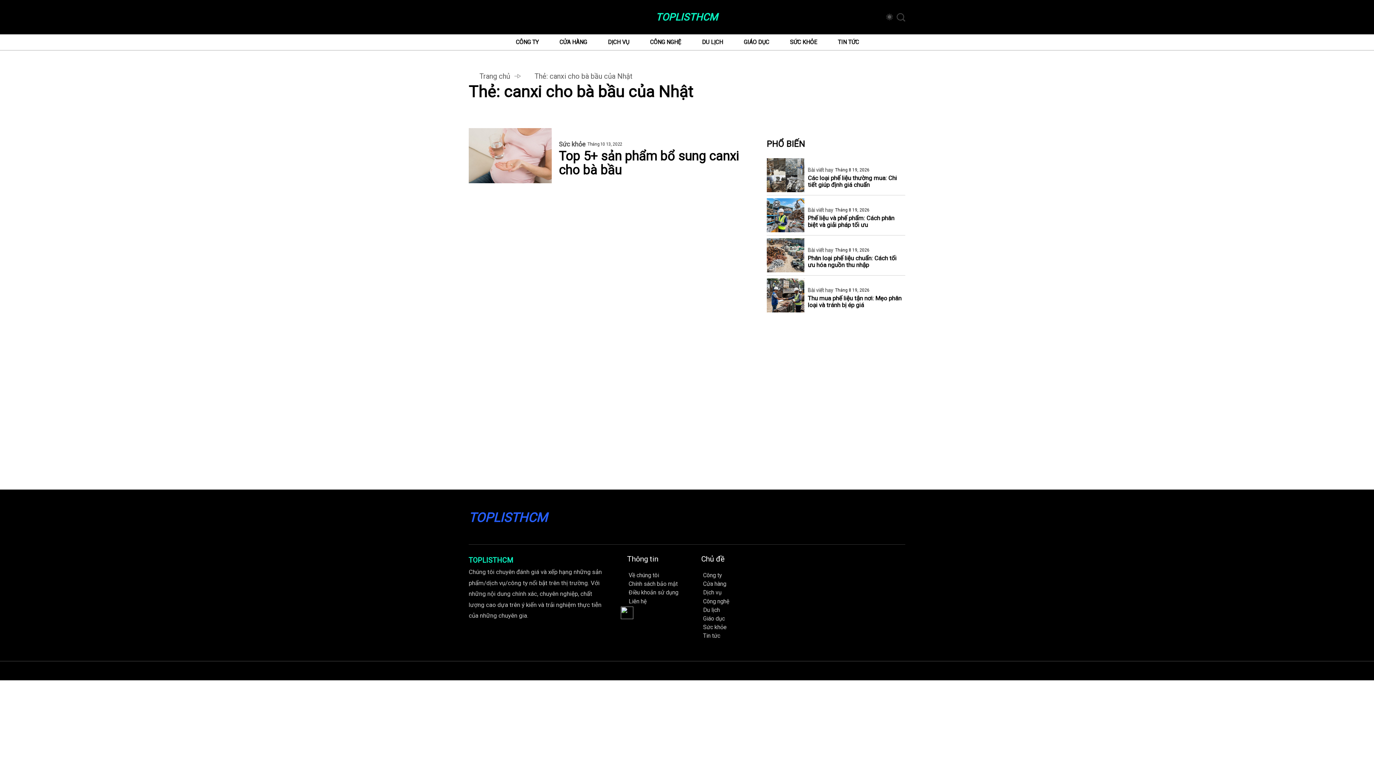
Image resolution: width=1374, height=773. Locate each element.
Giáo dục (756, 42)
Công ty (527, 42)
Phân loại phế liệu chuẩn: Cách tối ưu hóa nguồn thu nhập (852, 261)
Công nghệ (665, 42)
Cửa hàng (573, 42)
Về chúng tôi (644, 575)
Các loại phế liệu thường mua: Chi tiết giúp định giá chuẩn (852, 181)
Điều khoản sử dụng (653, 592)
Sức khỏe (803, 42)
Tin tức (848, 42)
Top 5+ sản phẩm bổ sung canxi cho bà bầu (649, 163)
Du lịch (712, 42)
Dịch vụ (618, 42)
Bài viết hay (820, 169)
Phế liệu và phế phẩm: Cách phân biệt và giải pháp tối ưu (851, 221)
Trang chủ (494, 76)
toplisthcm (687, 17)
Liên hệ (638, 601)
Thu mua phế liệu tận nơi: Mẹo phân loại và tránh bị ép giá (855, 301)
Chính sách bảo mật (653, 583)
